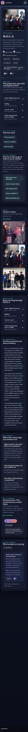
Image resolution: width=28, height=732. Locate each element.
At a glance (7, 63)
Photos (16, 63)
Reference (16, 59)
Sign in (9, 578)
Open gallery (7, 219)
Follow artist (11, 521)
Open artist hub (8, 515)
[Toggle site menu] (25, 3)
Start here (7, 59)
